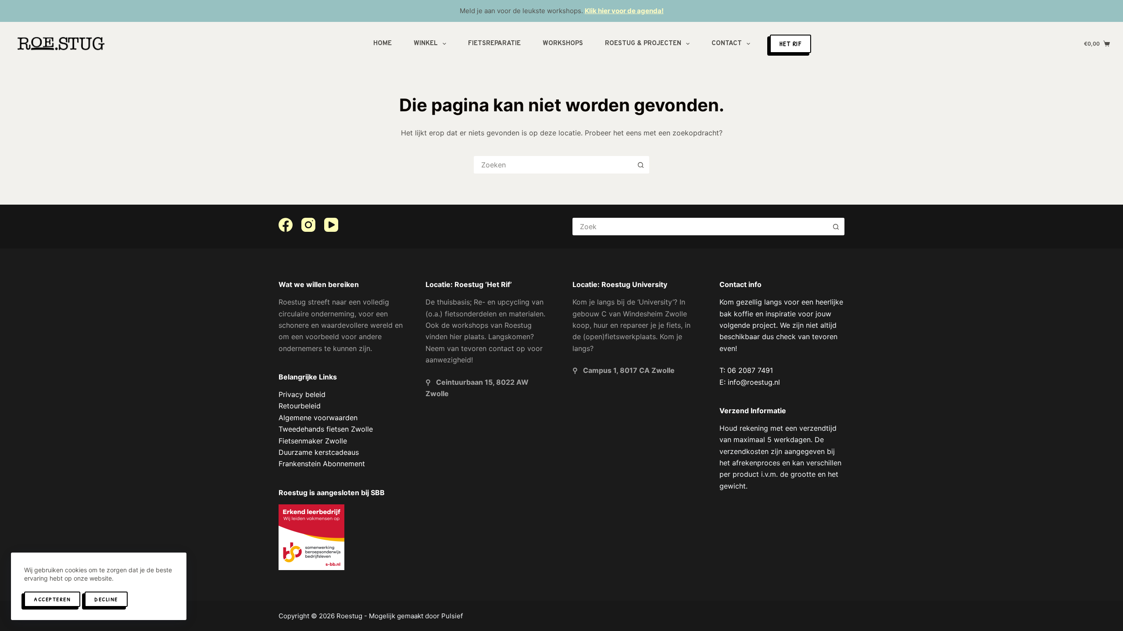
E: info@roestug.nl (749, 382)
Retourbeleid (300, 405)
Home (382, 43)
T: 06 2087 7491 (746, 370)
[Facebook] (286, 225)
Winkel (426, 43)
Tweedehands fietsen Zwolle (326, 429)
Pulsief (452, 616)
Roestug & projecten (643, 43)
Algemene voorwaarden (318, 417)
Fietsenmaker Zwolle (313, 440)
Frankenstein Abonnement (322, 463)
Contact (727, 43)
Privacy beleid (302, 394)
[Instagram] (308, 225)
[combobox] (554, 165)
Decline (106, 599)
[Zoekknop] (640, 165)
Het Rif (791, 43)
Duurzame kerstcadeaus (319, 452)
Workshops (563, 43)
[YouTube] (331, 225)
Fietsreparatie (494, 43)
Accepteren (52, 599)
